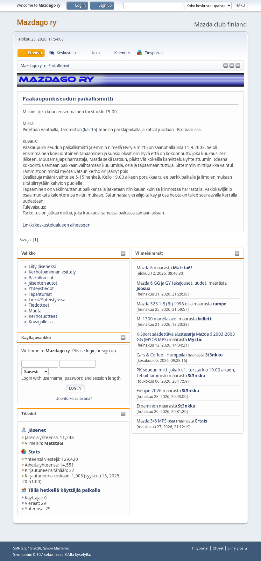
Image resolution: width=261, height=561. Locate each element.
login (90, 351)
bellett (205, 319)
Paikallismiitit (41, 277)
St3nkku (214, 355)
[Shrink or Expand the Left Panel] (225, 66)
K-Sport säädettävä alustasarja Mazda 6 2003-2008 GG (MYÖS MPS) (186, 336)
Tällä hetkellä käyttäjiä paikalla (64, 490)
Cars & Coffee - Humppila (161, 355)
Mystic (195, 339)
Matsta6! (182, 268)
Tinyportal (200, 548)
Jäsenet (37, 430)
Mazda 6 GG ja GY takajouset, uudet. (172, 283)
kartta (90, 129)
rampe (219, 304)
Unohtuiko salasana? (73, 398)
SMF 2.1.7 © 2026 (27, 548)
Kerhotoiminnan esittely (52, 272)
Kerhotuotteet (43, 316)
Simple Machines (56, 548)
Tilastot (28, 413)
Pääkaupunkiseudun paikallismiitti (68, 98)
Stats (34, 451)
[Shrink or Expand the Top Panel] (237, 66)
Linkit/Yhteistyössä (47, 300)
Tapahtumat (40, 294)
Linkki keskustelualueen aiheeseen (56, 225)
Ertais (201, 421)
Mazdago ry (36, 22)
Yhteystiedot (41, 288)
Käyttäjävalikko (36, 337)
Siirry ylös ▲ (238, 548)
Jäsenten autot (43, 283)
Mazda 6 (145, 268)
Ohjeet (218, 548)
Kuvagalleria (41, 322)
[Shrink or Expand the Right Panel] (231, 66)
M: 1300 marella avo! (158, 319)
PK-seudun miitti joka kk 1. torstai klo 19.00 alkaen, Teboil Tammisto (186, 372)
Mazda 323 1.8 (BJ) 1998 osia (165, 304)
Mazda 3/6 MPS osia (156, 421)
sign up (109, 351)
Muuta (35, 311)
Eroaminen (147, 406)
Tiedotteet (39, 305)
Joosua (144, 288)
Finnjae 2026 (149, 390)
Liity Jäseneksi (42, 266)
